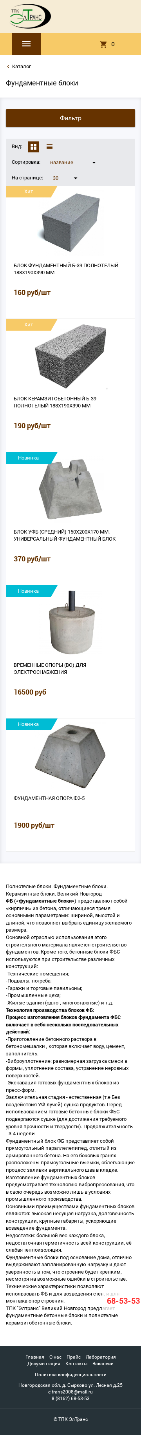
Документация (43, 1363)
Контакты (76, 1363)
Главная (34, 1357)
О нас (55, 1357)
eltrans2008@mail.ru (70, 1392)
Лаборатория (101, 1357)
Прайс (74, 1357)
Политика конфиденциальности (71, 1374)
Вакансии (103, 1363)
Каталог (21, 66)
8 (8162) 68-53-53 (71, 1398)
